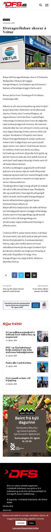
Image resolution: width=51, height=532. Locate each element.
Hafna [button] (31, 523)
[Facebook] (14, 275)
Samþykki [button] (21, 523)
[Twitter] (21, 275)
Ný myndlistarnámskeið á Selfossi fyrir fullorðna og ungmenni (20, 334)
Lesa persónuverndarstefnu (25, 528)
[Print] (34, 275)
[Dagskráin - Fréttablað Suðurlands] (15, 5)
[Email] (27, 275)
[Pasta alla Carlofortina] (42, 366)
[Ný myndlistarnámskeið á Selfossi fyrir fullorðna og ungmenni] (42, 336)
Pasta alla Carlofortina (18, 363)
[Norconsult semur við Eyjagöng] (42, 382)
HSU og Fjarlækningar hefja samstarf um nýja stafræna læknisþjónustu (20, 350)
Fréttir (6, 20)
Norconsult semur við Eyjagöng (18, 379)
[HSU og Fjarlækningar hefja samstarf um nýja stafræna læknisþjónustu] (42, 351)
